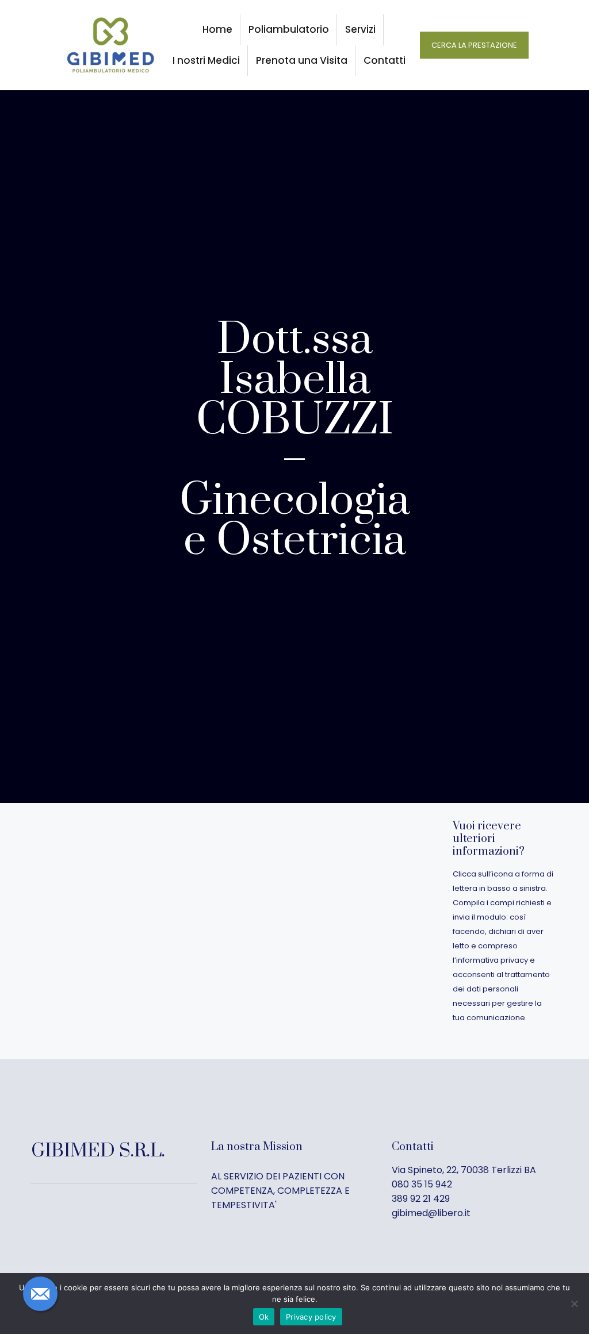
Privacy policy (311, 1316)
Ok (264, 1316)
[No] (574, 1303)
